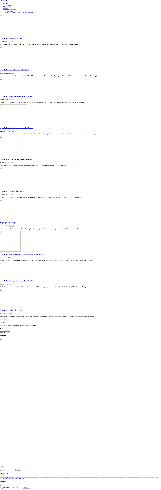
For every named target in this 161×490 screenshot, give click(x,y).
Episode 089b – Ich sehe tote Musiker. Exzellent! (16, 159)
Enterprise (74, 477)
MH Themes (26, 488)
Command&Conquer (28, 477)
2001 (1, 477)
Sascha (11, 41)
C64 (22, 477)
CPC (38, 477)
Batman (17, 477)
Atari (10, 477)
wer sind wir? (7, 6)
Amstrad (4, 477)
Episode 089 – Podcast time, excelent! (12, 191)
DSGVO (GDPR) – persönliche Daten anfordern (20, 12)
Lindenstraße (116, 477)
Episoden (5, 8)
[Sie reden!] (3, 0)
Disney (45, 477)
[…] (80, 44)
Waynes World (21, 478)
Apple (7, 477)
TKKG (13, 478)
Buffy (20, 477)
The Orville (5, 478)
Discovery (42, 477)
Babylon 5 (13, 477)
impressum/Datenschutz (9, 9)
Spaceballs (148, 477)
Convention (34, 477)
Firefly (77, 477)
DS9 (56, 477)
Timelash (9, 478)
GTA (102, 477)
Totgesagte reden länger (8, 223)
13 (4, 319)
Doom (53, 477)
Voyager (16, 478)
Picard (126, 477)
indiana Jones (106, 477)
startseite (5, 3)
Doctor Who (49, 477)
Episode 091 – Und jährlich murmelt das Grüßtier (17, 96)
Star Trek (152, 477)
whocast (26, 478)
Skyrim (144, 477)
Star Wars (156, 477)
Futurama (81, 477)
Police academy (131, 477)
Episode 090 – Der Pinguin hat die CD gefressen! (16, 128)
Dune (59, 477)
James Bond (111, 477)
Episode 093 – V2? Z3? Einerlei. (11, 38)
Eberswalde (62, 477)
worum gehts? (7, 5)
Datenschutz (10, 11)
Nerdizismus (122, 477)
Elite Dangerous (68, 477)
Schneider (136, 477)
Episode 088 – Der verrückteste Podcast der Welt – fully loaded (21, 254)
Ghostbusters (97, 477)
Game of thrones (86, 477)
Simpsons (140, 477)
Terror (1, 478)
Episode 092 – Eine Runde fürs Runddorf (14, 70)
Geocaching (92, 477)
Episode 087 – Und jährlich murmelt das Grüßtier (17, 281)
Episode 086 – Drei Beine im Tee (11, 310)
